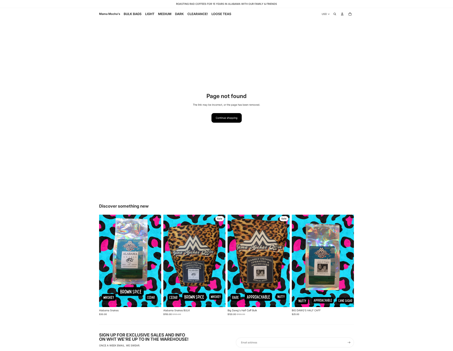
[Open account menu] (342, 14)
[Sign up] (349, 342)
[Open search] (335, 14)
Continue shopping (226, 117)
